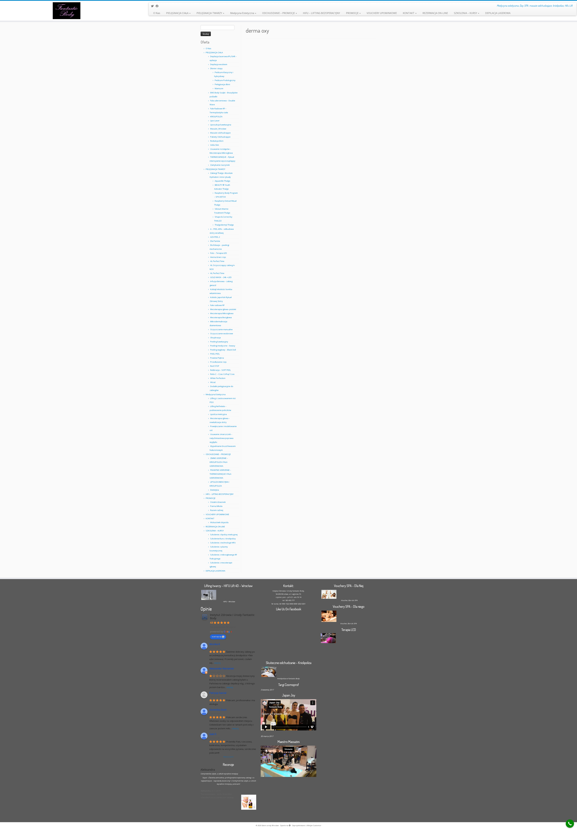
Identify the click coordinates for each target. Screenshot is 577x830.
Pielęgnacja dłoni (222, 84)
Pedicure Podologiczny (225, 80)
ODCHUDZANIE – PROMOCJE (278, 13)
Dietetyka (214, 490)
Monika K (214, 644)
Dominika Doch (218, 709)
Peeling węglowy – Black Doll (223, 349)
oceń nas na (216, 636)
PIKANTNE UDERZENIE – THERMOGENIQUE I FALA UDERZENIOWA (220, 474)
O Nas (156, 13)
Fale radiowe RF (217, 305)
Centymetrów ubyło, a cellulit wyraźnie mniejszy (219, 774)
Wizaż (213, 382)
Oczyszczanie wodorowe (221, 333)
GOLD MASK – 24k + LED (221, 277)
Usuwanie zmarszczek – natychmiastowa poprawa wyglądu (221, 438)
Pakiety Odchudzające (220, 136)
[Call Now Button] (570, 823)
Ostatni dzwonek (218, 502)
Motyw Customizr (314, 825)
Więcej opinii (228, 757)
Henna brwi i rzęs (218, 257)
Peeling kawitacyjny (219, 341)
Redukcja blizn (216, 141)
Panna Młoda (216, 506)
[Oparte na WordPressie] (290, 825)
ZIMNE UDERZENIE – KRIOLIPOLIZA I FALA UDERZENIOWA (219, 462)
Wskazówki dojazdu (219, 522)
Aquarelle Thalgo (222, 181)
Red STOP (214, 366)
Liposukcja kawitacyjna (220, 124)
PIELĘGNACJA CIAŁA (177, 13)
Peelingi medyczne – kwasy (222, 345)
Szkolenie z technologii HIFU (223, 542)
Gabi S (212, 734)
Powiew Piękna (217, 358)
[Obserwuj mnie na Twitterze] (153, 6)
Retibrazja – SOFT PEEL (220, 370)
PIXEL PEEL (215, 353)
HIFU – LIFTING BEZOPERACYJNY (321, 13)
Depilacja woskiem (218, 64)
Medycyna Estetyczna (242, 13)
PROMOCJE (352, 13)
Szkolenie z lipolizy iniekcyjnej (224, 534)
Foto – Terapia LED (218, 253)
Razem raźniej (216, 510)
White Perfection (217, 378)
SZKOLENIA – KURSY (466, 13)
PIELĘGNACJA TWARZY (210, 13)
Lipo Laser (215, 120)
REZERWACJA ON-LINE (435, 13)
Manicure (219, 88)
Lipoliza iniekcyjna (218, 414)
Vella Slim (214, 145)
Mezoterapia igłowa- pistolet (223, 309)
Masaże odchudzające (220, 132)
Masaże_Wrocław (218, 128)
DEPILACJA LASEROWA (497, 13)
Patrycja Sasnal (217, 693)
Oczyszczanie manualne (221, 329)
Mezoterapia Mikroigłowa (221, 313)
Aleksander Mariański (221, 668)
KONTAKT (409, 13)
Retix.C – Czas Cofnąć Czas (222, 374)
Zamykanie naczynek (220, 165)
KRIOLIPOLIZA (216, 116)
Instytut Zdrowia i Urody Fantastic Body (232, 616)
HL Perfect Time (217, 261)
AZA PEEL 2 (215, 237)
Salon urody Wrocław (270, 825)
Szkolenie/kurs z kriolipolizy (223, 538)
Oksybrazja (215, 337)
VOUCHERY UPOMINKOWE (382, 13)
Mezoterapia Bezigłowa (221, 317)
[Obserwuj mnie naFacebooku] (158, 6)
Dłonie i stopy (216, 68)
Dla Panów (215, 241)
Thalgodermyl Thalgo (224, 224)
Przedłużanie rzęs (218, 362)
